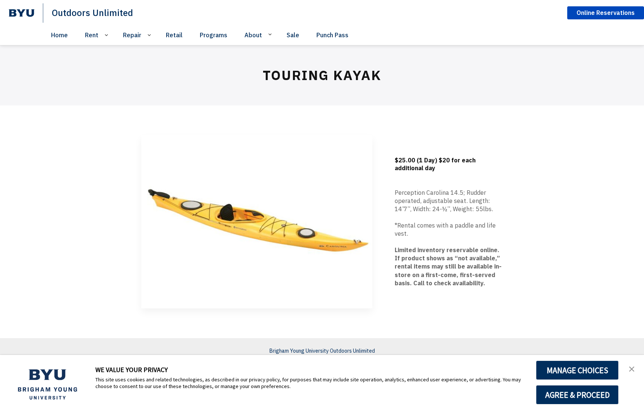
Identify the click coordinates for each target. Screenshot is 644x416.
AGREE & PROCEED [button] (577, 395)
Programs (213, 35)
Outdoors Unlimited (92, 13)
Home (59, 35)
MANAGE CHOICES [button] (577, 370)
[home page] (22, 13)
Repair (132, 35)
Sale (293, 35)
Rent (91, 35)
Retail (174, 35)
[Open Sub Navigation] (107, 35)
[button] (631, 368)
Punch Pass (332, 35)
